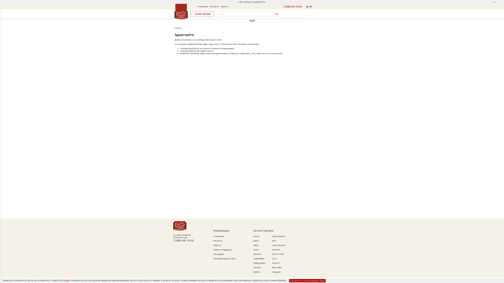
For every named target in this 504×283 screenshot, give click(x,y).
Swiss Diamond (278, 245)
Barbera (256, 272)
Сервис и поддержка (222, 249)
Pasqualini (276, 272)
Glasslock (257, 254)
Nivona (256, 236)
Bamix (256, 241)
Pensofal (276, 249)
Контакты (214, 6)
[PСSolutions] (181, 18)
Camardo (257, 267)
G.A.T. (274, 258)
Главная (178, 28)
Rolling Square (259, 263)
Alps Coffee (277, 267)
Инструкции (218, 254)
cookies (66, 280)
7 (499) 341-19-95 (292, 6)
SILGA (255, 249)
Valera (256, 245)
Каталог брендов (203, 14)
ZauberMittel (258, 258)
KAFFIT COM (277, 254)
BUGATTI (276, 263)
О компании (202, 6)
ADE (274, 241)
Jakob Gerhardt (278, 236)
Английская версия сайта (224, 258)
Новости (224, 6)
